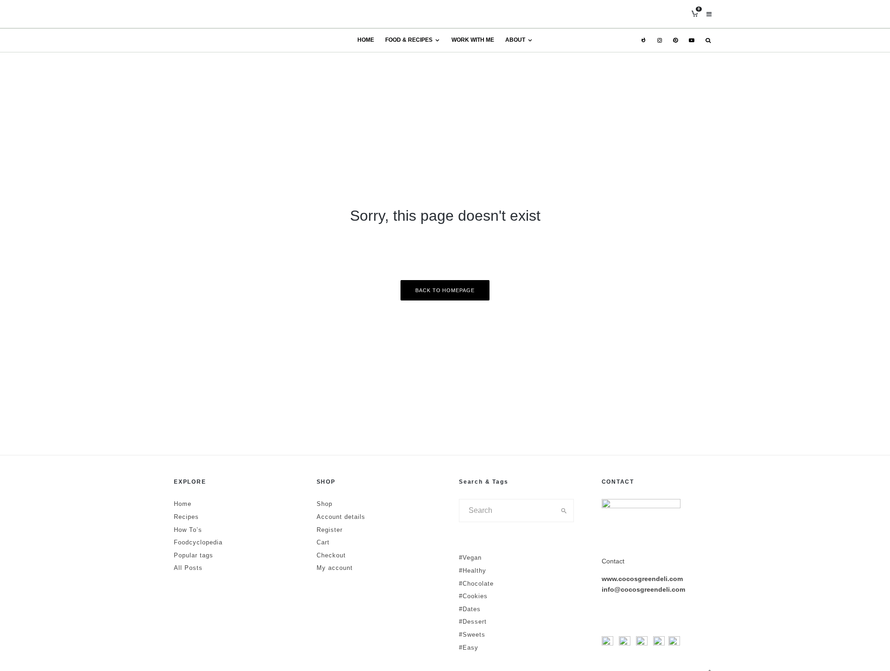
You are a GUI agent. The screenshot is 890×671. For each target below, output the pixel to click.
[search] (563, 510)
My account (335, 567)
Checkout (331, 555)
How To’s (188, 529)
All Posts (188, 567)
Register (330, 529)
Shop (324, 503)
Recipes (186, 516)
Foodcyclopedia (198, 542)
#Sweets (472, 634)
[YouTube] (691, 40)
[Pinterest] (675, 40)
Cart (323, 542)
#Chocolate (476, 583)
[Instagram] (660, 40)
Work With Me (472, 40)
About (515, 40)
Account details (341, 516)
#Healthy (472, 570)
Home (365, 40)
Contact (613, 561)
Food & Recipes (408, 40)
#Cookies (473, 596)
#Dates (470, 609)
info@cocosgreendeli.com (643, 589)
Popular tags (193, 555)
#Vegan (470, 557)
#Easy (468, 647)
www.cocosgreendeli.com (642, 578)
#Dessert (473, 621)
